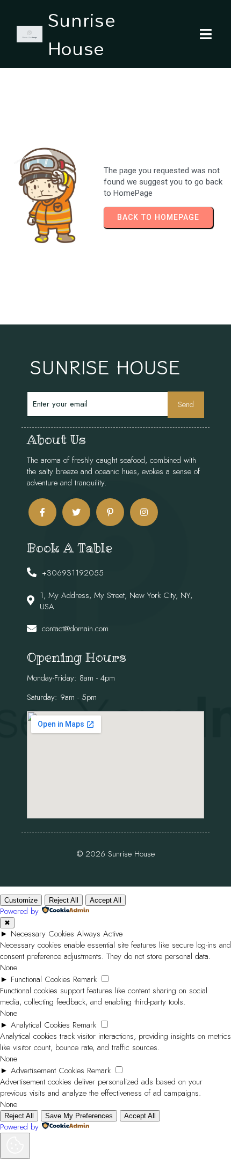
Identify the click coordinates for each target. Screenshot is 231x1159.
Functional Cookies (40, 979)
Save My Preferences (79, 1116)
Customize (21, 900)
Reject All (63, 900)
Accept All (105, 900)
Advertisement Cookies (47, 1070)
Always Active (99, 934)
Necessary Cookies (42, 934)
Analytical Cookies (40, 1025)
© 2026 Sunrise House (116, 854)
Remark (85, 979)
